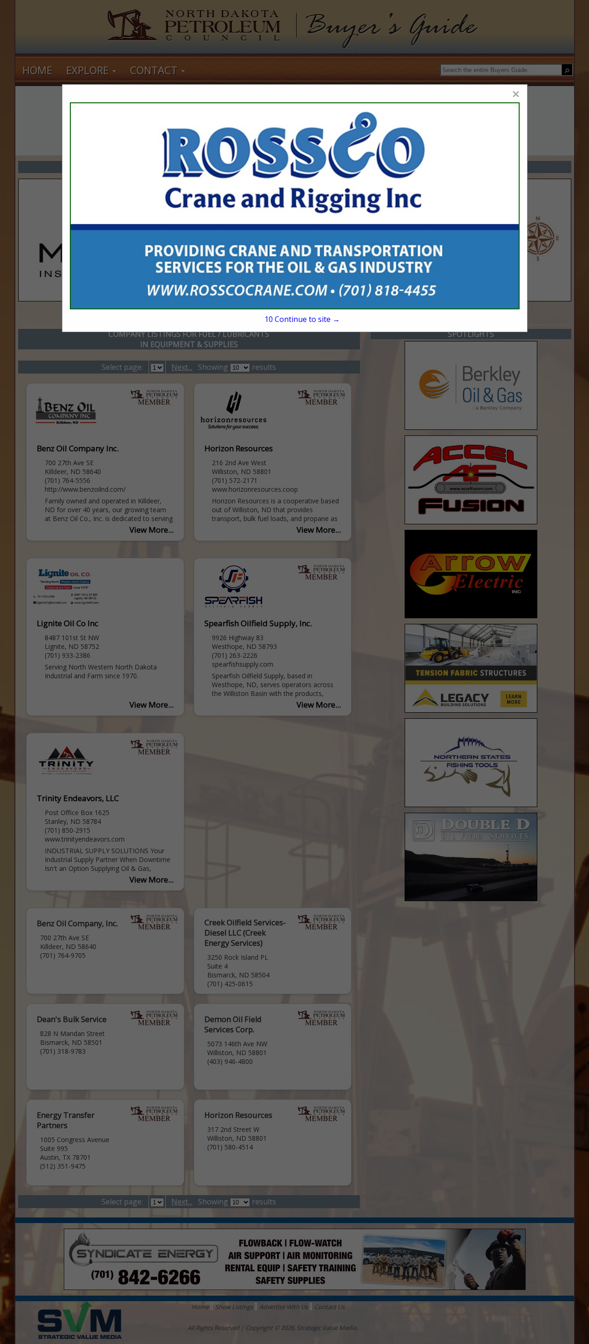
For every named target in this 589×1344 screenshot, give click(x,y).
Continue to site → (302, 319)
